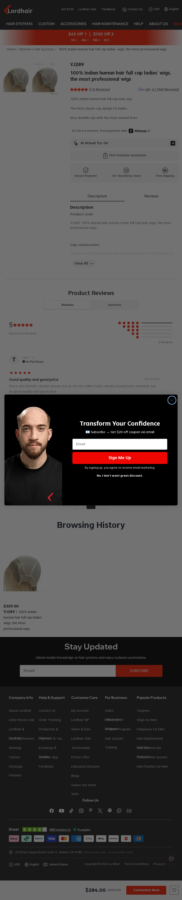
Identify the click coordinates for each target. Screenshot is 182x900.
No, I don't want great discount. (120, 475)
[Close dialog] (172, 400)
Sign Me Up (120, 458)
